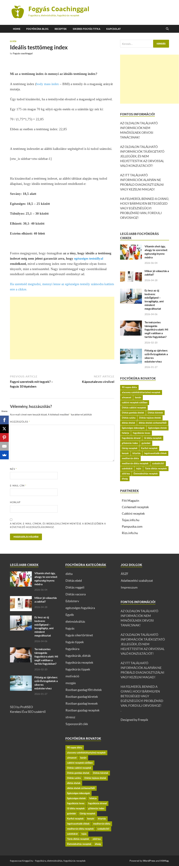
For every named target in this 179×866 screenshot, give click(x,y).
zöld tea (126, 473)
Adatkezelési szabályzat (137, 580)
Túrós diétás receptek (156, 468)
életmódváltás (75, 621)
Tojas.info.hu (130, 520)
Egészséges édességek (133, 427)
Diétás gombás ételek (133, 412)
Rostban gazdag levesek (82, 703)
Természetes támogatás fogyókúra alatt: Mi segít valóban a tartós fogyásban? (156, 329)
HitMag (164, 860)
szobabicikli (158, 463)
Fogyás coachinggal (23, 53)
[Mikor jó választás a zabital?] (131, 271)
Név (13, 469)
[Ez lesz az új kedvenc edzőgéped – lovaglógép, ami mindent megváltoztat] (131, 291)
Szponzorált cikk (77, 724)
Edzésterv (72, 601)
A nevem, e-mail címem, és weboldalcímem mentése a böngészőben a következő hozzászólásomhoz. (58, 525)
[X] (4, 428)
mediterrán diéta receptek (135, 463)
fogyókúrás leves (141, 433)
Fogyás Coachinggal (58, 9)
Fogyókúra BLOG (37, 28)
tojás (138, 468)
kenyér (125, 453)
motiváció (72, 676)
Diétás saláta (128, 417)
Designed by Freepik (134, 720)
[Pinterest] (4, 437)
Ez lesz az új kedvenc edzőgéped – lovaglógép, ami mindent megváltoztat (154, 299)
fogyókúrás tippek (78, 669)
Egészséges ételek (157, 427)
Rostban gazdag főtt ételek (84, 690)
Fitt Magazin (130, 500)
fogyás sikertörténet (79, 635)
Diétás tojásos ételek (150, 417)
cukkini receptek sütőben (134, 402)
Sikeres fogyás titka (86, 28)
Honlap (15, 502)
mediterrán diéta (130, 458)
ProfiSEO (26, 707)
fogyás (70, 628)
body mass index (47, 84)
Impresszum (129, 587)
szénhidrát (127, 468)
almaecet (126, 397)
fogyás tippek (75, 642)
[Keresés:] (144, 44)
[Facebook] (4, 420)
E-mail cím (18, 485)
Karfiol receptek (149, 448)
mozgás (71, 683)
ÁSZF (124, 574)
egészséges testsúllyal (88, 258)
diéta (69, 574)
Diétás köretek (155, 412)
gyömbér (146, 443)
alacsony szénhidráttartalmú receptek (141, 392)
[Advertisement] (62, 328)
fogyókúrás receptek (79, 662)
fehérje (125, 433)
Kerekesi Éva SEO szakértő (28, 712)
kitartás (137, 453)
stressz (70, 717)
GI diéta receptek (153, 438)
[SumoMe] (4, 455)
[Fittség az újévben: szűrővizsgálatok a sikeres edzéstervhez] (131, 351)
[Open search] (167, 29)
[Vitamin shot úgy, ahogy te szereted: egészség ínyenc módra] (131, 247)
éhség (125, 478)
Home (16, 28)
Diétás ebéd (74, 580)
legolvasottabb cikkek (155, 453)
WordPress (149, 860)
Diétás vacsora (76, 594)
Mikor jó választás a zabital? (45, 599)
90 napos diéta (129, 387)
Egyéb (13, 41)
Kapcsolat (113, 28)
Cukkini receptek (133, 513)
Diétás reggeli (75, 587)
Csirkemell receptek (135, 507)
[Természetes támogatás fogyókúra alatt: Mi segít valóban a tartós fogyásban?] (131, 323)
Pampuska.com (132, 526)
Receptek (61, 28)
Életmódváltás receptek (146, 473)
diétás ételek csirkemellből (153, 422)
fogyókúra (72, 649)
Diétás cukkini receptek (134, 407)
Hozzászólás (20, 421)
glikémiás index (130, 443)
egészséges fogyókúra (80, 608)
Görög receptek (129, 448)
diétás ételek (128, 422)
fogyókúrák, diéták (78, 656)
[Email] (4, 446)
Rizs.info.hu (130, 533)
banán (138, 397)
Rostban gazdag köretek (82, 696)
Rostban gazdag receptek (82, 710)
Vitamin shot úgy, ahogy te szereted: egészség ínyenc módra (156, 252)
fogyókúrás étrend (131, 438)
